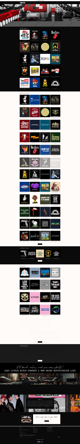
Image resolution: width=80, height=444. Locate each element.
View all (40, 360)
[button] (35, 3)
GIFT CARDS (21, 432)
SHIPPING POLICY (35, 432)
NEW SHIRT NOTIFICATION (23, 433)
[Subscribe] (45, 391)
